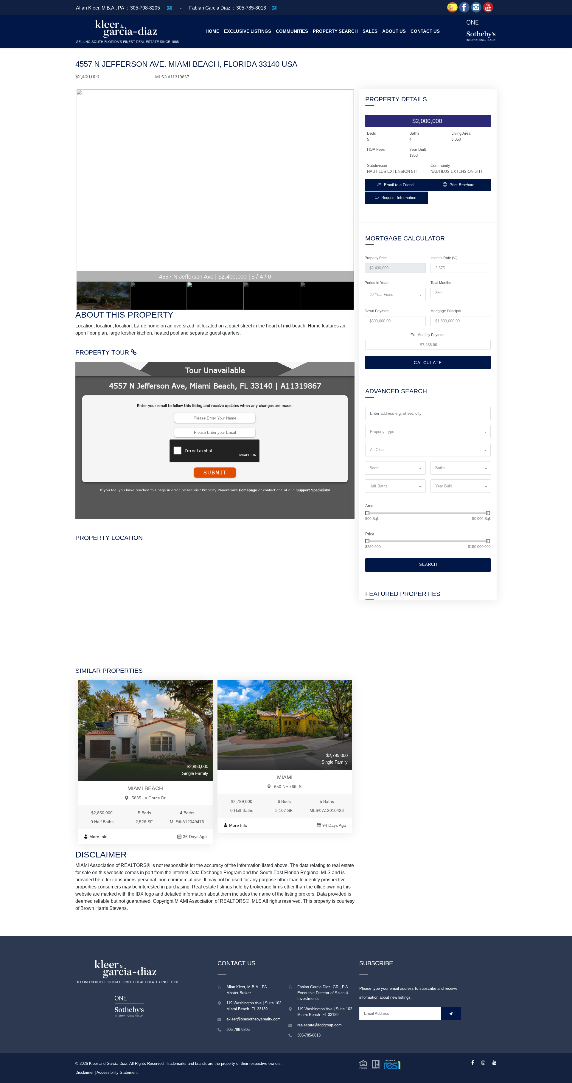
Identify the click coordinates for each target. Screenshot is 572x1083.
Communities (292, 31)
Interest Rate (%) (444, 258)
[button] (396, 185)
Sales (370, 31)
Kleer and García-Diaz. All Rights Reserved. (127, 1063)
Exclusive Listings (247, 31)
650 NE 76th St (288, 786)
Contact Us (425, 31)
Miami (285, 777)
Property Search (335, 31)
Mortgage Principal (445, 311)
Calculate (428, 362)
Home (212, 31)
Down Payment (377, 311)
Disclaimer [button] (84, 1072)
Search (428, 564)
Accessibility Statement (117, 1072)
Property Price (376, 258)
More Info (98, 836)
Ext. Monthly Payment (428, 335)
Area (369, 506)
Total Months (440, 283)
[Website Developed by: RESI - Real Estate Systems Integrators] (379, 1064)
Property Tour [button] (103, 352)
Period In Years (377, 283)
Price (369, 534)
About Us (394, 31)
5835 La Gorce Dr (149, 797)
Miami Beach (145, 788)
